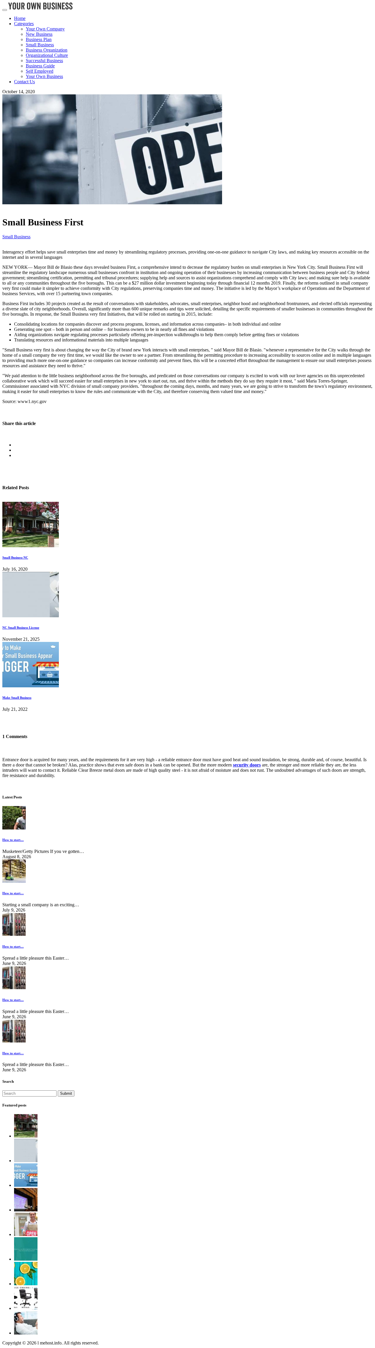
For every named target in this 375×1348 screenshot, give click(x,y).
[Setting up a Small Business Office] (26, 1308)
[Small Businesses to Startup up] (26, 1209)
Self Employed (39, 71)
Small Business (40, 44)
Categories (24, 23)
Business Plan (39, 39)
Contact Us (24, 81)
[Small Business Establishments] (26, 1234)
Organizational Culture (47, 55)
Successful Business (44, 60)
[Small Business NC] (30, 545)
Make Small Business (16, 697)
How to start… (13, 840)
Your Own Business (44, 76)
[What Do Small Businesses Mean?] (26, 1259)
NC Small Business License (20, 627)
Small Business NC (15, 557)
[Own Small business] (26, 1332)
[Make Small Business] (30, 685)
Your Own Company (45, 28)
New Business (39, 34)
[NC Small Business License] (30, 615)
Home (19, 18)
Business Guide (40, 65)
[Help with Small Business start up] (26, 1283)
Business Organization (46, 49)
